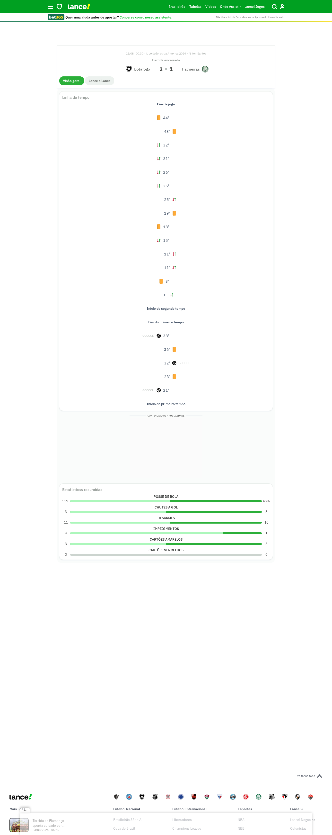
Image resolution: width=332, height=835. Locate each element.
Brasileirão (176, 6)
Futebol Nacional (126, 809)
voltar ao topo (306, 776)
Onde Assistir (230, 6)
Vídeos (210, 6)
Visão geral (71, 81)
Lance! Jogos (255, 6)
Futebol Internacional (189, 809)
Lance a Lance (100, 81)
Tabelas (195, 6)
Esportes (245, 809)
